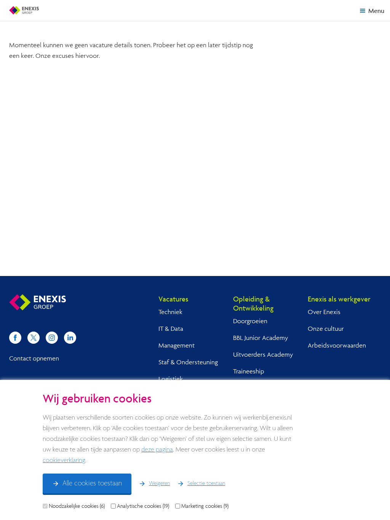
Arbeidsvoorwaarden (337, 345)
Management (176, 345)
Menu (376, 10)
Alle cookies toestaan (92, 483)
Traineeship (248, 371)
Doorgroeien (250, 321)
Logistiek (170, 379)
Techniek (170, 312)
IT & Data (170, 328)
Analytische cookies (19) (143, 506)
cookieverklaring (64, 460)
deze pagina (157, 450)
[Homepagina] (24, 10)
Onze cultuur (326, 328)
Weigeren (159, 483)
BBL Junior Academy (260, 337)
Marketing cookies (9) (205, 506)
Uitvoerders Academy (263, 354)
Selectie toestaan (206, 483)
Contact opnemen (34, 358)
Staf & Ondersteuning (188, 362)
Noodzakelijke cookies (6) (77, 506)
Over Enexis (324, 312)
